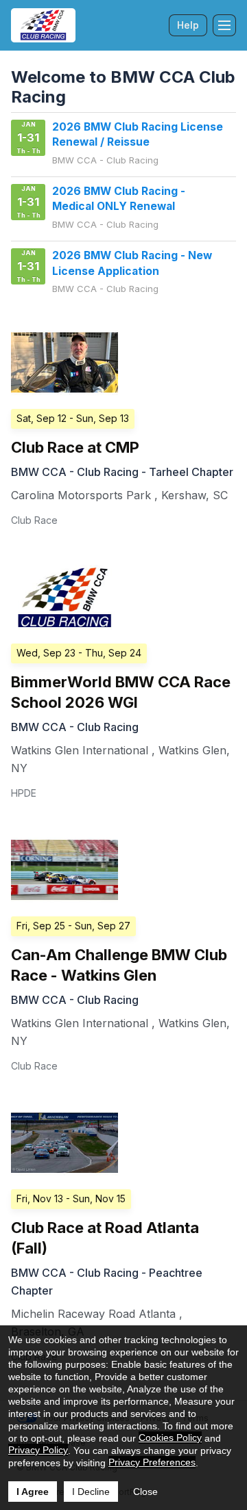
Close (145, 1491)
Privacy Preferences (152, 1462)
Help (188, 25)
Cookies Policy (170, 1437)
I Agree (32, 1491)
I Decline (91, 1491)
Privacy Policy (38, 1449)
